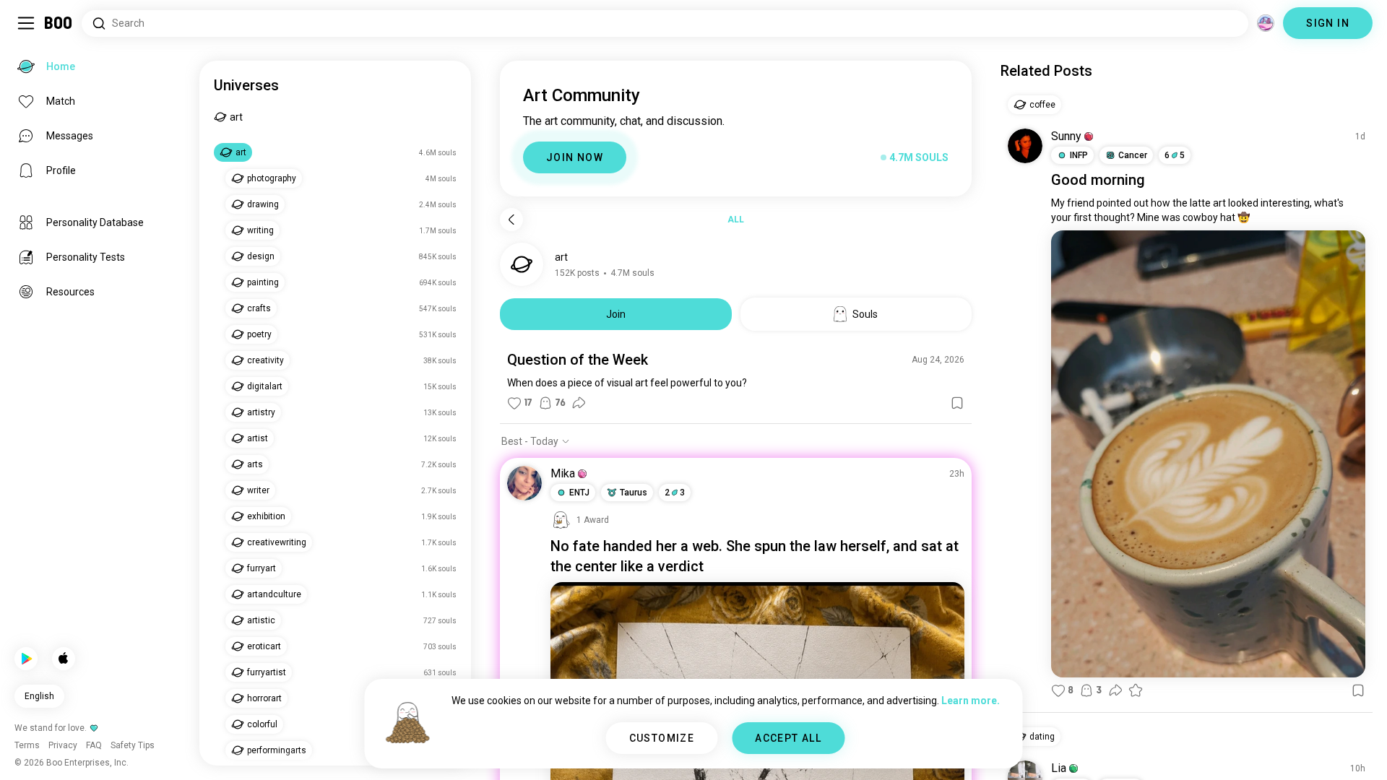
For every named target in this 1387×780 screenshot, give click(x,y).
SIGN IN (1327, 23)
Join (616, 314)
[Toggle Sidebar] (26, 23)
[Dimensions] (1265, 23)
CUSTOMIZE (662, 738)
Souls (865, 314)
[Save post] (957, 403)
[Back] (511, 219)
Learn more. (970, 700)
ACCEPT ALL (788, 738)
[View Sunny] (1025, 146)
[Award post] (1135, 690)
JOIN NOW (574, 157)
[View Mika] (524, 483)
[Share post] (578, 403)
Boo (59, 23)
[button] (582, 473)
